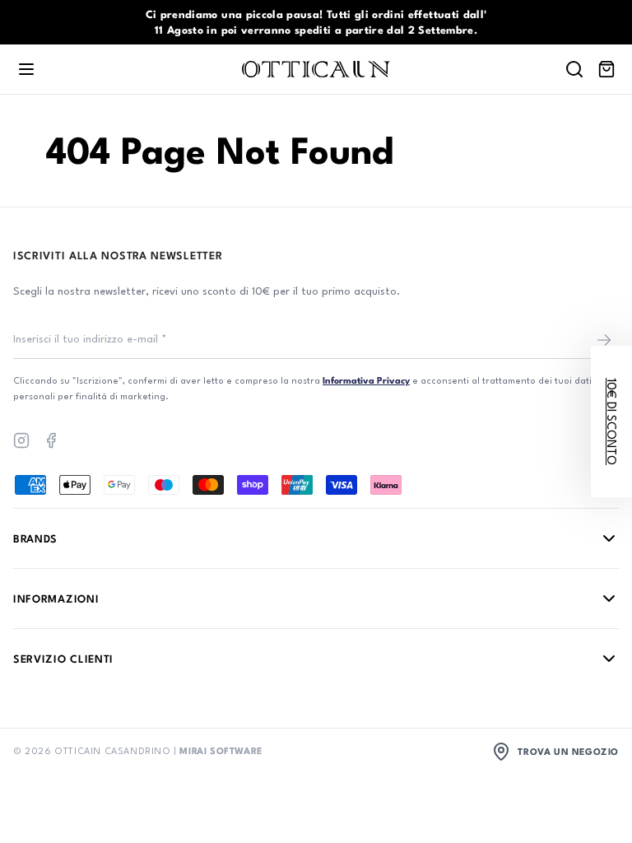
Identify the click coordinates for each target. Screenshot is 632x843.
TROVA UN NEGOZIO (568, 751)
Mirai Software (220, 750)
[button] (611, 421)
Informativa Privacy (366, 380)
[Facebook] (51, 440)
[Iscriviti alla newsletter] (604, 340)
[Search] (574, 69)
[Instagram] (21, 440)
